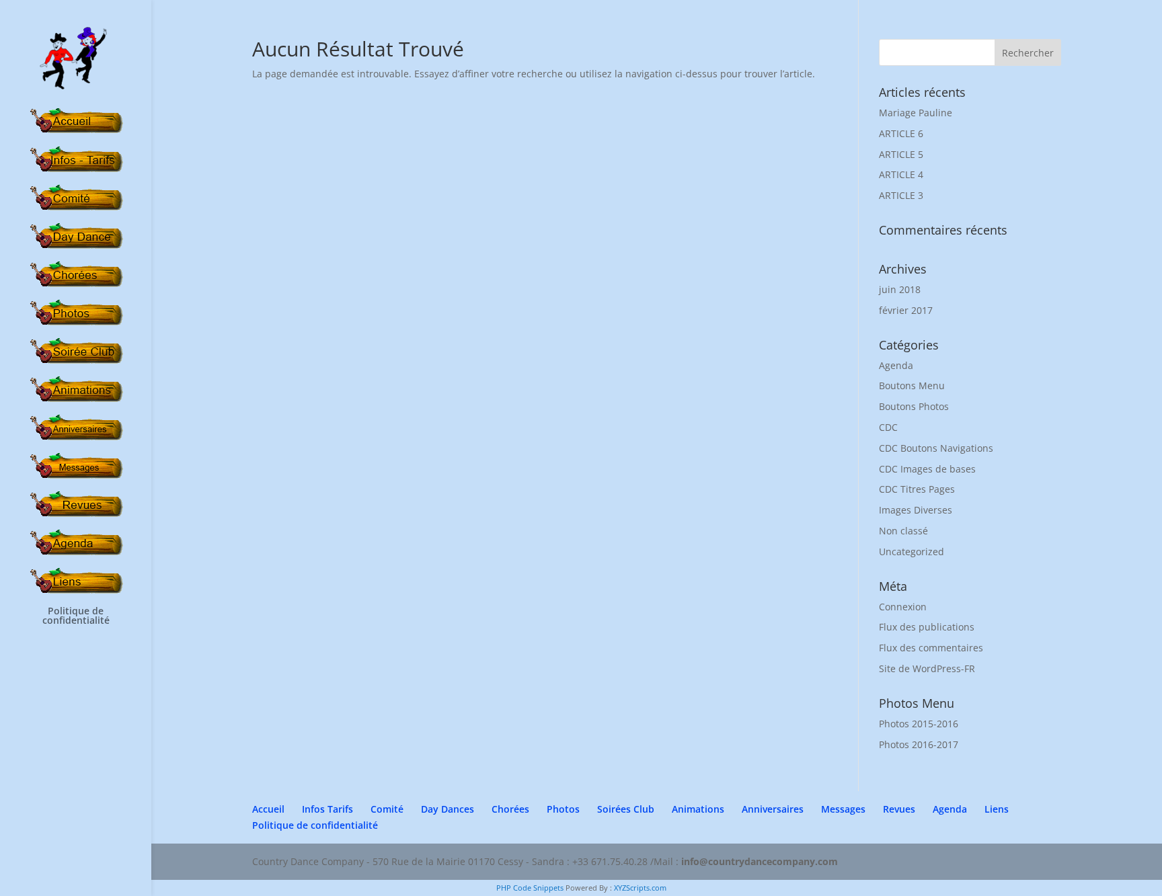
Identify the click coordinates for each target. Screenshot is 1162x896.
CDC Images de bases (927, 468)
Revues (899, 809)
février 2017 (906, 310)
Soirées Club (625, 809)
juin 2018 (900, 289)
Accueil (268, 809)
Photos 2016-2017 (918, 744)
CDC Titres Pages (917, 489)
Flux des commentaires (931, 647)
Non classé (903, 530)
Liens (996, 809)
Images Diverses (915, 509)
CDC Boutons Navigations (936, 448)
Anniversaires (773, 809)
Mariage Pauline (915, 112)
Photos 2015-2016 (918, 723)
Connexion (903, 606)
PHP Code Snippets (530, 888)
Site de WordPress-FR (927, 668)
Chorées (510, 809)
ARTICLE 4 (901, 174)
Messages (843, 809)
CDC (888, 427)
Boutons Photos (914, 406)
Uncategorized (911, 551)
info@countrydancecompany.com (759, 861)
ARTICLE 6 (901, 133)
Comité (387, 809)
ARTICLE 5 (901, 154)
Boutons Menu (912, 385)
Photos (563, 809)
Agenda (896, 365)
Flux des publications (926, 626)
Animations (698, 809)
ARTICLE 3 (901, 195)
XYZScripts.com (640, 888)
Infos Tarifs (327, 809)
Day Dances (447, 809)
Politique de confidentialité (76, 616)
